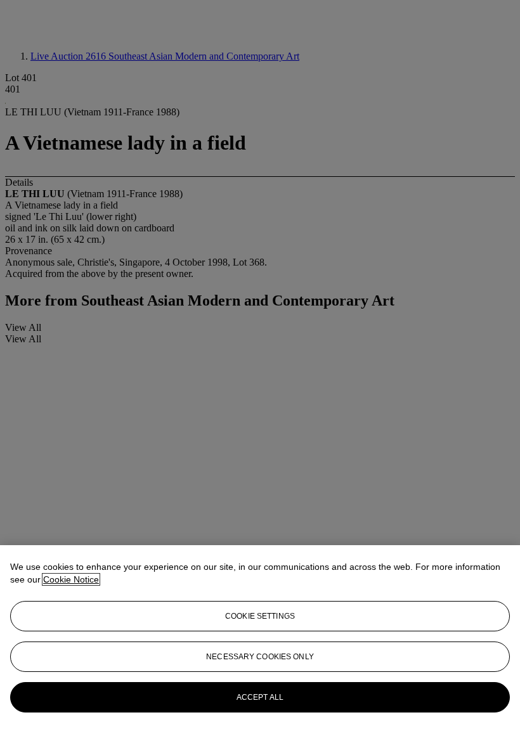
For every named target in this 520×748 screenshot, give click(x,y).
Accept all (260, 697)
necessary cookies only (260, 656)
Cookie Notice (71, 579)
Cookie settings (260, 616)
